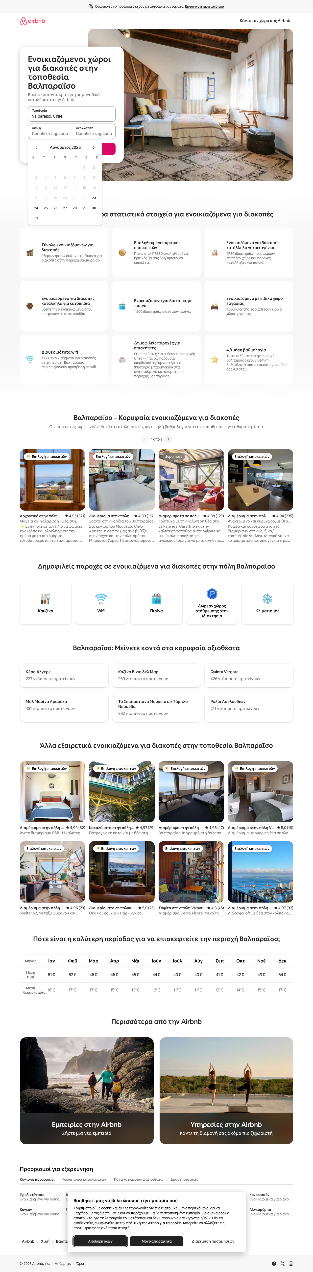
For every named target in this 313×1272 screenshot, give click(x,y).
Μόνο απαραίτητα (156, 1241)
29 (84, 208)
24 (36, 208)
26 (55, 208)
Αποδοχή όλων (100, 1241)
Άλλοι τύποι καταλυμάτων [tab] (84, 1179)
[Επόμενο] (168, 439)
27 (65, 208)
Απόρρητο (63, 1263)
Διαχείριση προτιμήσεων (213, 1241)
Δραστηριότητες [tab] (184, 1179)
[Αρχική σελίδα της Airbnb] (32, 20)
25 (46, 208)
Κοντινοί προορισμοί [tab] (37, 1179)
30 (94, 208)
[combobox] (72, 116)
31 (36, 218)
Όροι (80, 1263)
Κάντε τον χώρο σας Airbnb (265, 20)
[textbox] (50, 133)
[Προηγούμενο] (145, 439)
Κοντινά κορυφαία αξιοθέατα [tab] (138, 1179)
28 (75, 208)
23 (94, 198)
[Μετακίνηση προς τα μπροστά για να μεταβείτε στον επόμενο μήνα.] (93, 147)
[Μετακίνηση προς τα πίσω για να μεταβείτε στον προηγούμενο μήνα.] (36, 147)
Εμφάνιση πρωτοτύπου (204, 6)
